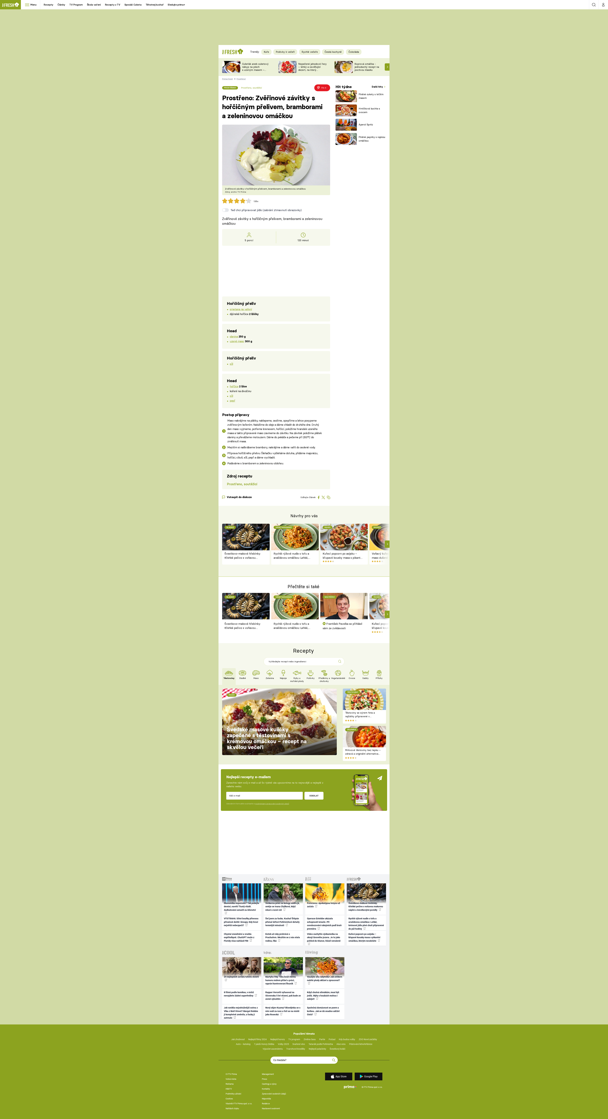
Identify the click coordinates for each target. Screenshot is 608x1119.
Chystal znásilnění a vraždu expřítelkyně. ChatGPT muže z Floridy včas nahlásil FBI (239, 937)
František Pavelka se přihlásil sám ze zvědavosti (342, 626)
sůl (231, 364)
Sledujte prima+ (176, 4)
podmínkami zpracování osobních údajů (272, 804)
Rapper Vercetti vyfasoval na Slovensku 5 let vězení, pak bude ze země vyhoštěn (283, 995)
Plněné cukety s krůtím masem (371, 96)
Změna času (310, 1039)
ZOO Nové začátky (368, 1039)
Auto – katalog (243, 1044)
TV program (294, 1039)
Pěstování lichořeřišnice (360, 1044)
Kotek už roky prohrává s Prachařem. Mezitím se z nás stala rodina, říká (282, 937)
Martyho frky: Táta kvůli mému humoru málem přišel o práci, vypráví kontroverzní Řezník (280, 980)
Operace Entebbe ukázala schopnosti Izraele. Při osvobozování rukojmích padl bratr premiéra (324, 923)
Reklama (230, 1084)
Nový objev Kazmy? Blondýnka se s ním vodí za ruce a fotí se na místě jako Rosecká (282, 1011)
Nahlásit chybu (232, 1108)
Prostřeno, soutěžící (251, 87)
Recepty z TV (112, 4)
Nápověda (266, 1098)
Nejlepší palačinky (317, 1049)
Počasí (332, 1039)
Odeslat (314, 795)
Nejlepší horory (277, 1039)
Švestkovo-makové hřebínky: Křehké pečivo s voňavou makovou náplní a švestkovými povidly (244, 556)
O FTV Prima (231, 1074)
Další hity (378, 86)
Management (268, 1074)
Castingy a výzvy (269, 1084)
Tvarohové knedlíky (295, 1049)
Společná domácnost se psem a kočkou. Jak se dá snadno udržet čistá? (323, 1011)
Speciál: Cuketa (133, 4)
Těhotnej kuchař (155, 4)
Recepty (48, 4)
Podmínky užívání (233, 1094)
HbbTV (229, 1089)
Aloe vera (340, 1044)
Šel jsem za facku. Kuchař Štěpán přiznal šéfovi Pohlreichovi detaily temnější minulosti (282, 922)
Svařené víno (298, 1044)
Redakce (266, 1103)
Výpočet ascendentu (273, 1049)
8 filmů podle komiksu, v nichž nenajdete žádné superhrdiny (239, 994)
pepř (232, 400)
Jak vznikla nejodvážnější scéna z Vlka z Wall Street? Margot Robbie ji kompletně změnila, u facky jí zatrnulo (241, 1012)
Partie (322, 1039)
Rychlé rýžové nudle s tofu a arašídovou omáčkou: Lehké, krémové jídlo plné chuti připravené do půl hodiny (291, 556)
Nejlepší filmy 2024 (257, 1039)
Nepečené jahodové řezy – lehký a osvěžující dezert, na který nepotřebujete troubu (312, 68)
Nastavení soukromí (271, 1108)
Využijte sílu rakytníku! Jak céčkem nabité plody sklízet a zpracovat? (324, 978)
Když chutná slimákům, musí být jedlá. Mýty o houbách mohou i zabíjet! (323, 995)
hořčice (234, 386)
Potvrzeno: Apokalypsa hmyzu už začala (323, 905)
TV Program (76, 4)
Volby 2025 (283, 1044)
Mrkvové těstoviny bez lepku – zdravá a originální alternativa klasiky (363, 754)
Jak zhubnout (238, 1039)
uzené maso (237, 341)
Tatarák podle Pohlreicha (321, 1044)
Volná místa (231, 1079)
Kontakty (266, 1089)
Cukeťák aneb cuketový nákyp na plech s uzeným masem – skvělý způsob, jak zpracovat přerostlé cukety (255, 71)
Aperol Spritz (366, 124)
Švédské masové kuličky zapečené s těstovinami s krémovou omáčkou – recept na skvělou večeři (267, 738)
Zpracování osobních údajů (274, 1094)
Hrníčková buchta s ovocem (369, 110)
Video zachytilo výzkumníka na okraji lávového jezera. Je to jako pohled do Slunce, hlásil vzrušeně (324, 937)
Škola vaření (94, 4)
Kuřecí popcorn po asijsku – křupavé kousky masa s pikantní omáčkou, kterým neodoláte (343, 556)
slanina (234, 336)
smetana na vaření (241, 309)
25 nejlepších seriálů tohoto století (241, 977)
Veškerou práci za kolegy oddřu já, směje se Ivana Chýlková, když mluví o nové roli (282, 906)
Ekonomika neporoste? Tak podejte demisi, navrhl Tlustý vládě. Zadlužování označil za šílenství (241, 906)
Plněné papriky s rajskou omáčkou (372, 139)
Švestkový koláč (337, 1049)
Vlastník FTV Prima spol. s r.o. (239, 1103)
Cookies (229, 1098)
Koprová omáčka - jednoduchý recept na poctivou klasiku (367, 66)
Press (264, 1079)
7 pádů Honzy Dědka (264, 1044)
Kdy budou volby (347, 1039)
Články (61, 4)
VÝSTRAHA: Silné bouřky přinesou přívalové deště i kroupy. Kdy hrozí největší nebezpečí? (241, 922)
